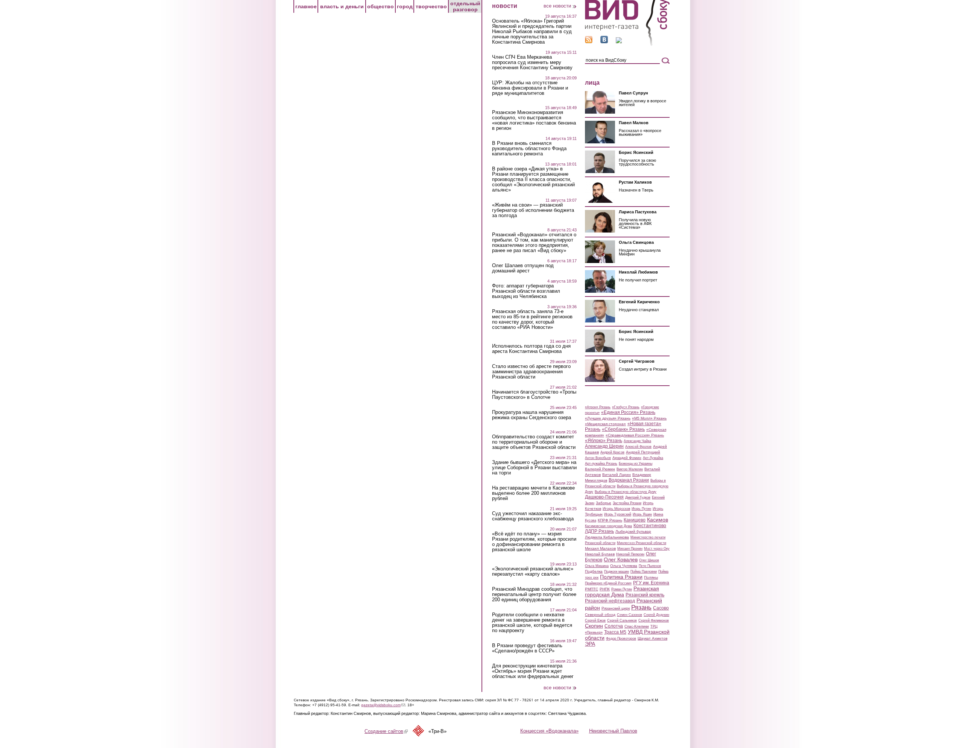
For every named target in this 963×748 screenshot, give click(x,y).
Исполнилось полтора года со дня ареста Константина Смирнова (531, 349)
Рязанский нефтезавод (610, 601)
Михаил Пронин (630, 548)
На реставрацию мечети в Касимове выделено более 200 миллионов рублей (533, 493)
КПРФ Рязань (610, 520)
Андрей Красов (612, 452)
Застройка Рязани (627, 503)
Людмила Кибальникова (607, 537)
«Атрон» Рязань (598, 407)
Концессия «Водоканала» (549, 731)
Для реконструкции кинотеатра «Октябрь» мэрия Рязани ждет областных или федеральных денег (533, 671)
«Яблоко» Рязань (603, 440)
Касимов (657, 520)
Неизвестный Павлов (613, 731)
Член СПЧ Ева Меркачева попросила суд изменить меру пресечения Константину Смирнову (532, 62)
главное (306, 6)
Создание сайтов (386, 731)
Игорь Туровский (617, 514)
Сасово (661, 608)
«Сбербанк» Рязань (623, 429)
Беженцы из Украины (635, 463)
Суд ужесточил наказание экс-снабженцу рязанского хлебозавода (533, 516)
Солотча (614, 626)
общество (380, 6)
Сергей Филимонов (653, 620)
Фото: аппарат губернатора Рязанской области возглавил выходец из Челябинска (526, 291)
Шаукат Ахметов (652, 638)
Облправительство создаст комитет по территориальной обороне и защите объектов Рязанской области (534, 442)
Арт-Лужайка (653, 458)
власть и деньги (342, 6)
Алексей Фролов (638, 446)
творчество (431, 6)
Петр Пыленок (650, 566)
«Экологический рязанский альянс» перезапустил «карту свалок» (532, 571)
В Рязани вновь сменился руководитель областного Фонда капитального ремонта (529, 149)
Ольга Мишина (597, 566)
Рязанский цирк (615, 608)
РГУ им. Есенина (651, 582)
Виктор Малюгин (630, 469)
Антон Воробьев (598, 458)
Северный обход (600, 615)
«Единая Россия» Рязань (628, 412)
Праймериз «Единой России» (608, 583)
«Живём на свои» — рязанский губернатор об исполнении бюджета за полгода (533, 210)
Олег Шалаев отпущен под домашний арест (523, 268)
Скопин (594, 626)
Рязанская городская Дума (622, 591)
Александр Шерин (604, 446)
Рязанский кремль (645, 594)
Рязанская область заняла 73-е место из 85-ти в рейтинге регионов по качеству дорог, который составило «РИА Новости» (532, 319)
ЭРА (590, 644)
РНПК (605, 589)
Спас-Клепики (636, 626)
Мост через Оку (657, 548)
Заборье (603, 503)
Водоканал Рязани (629, 480)
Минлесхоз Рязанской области (641, 543)
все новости (557, 6)
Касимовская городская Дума (608, 526)
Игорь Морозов (616, 508)
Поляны (651, 577)
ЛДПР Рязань (599, 531)
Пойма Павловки (643, 571)
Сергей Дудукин (656, 615)
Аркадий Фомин (626, 458)
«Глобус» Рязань (625, 407)
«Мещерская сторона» (605, 424)
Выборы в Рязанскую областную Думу (625, 492)
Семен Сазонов (629, 615)
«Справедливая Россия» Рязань (635, 435)
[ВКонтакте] (604, 41)
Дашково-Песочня (604, 497)
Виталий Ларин (616, 475)
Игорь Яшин (642, 514)
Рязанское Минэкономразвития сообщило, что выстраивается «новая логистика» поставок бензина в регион (534, 120)
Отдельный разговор (465, 6)
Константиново (649, 525)
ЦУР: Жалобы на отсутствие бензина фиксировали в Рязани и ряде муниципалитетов (530, 88)
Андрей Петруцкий (643, 452)
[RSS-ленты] (588, 41)
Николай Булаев (600, 554)
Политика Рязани (621, 577)
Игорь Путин (641, 509)
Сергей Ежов (595, 620)
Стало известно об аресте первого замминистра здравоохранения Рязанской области (531, 372)
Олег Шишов (649, 560)
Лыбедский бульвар (633, 531)
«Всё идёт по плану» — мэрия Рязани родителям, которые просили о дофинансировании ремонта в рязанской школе (534, 541)
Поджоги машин (616, 571)
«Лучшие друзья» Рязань (607, 418)
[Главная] (627, 44)
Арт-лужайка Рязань (601, 463)
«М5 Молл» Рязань (649, 418)
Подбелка (594, 571)
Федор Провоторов (621, 638)
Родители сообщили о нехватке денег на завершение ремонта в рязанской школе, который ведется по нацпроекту (532, 622)
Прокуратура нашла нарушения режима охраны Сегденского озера (531, 415)
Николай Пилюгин (630, 554)
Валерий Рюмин (600, 469)
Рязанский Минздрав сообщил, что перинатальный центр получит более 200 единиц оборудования (534, 594)
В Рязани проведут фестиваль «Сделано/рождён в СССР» (527, 648)
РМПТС (591, 589)
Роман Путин (621, 589)
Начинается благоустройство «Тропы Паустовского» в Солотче (534, 394)
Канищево (635, 520)
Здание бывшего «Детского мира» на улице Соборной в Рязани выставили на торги (534, 468)
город (405, 6)
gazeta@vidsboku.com (383, 705)
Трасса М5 (615, 632)
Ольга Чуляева (623, 566)
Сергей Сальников (622, 620)
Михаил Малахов (600, 548)
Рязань (641, 607)
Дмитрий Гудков (637, 497)
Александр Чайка (637, 441)
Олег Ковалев (621, 559)
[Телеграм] (619, 41)
